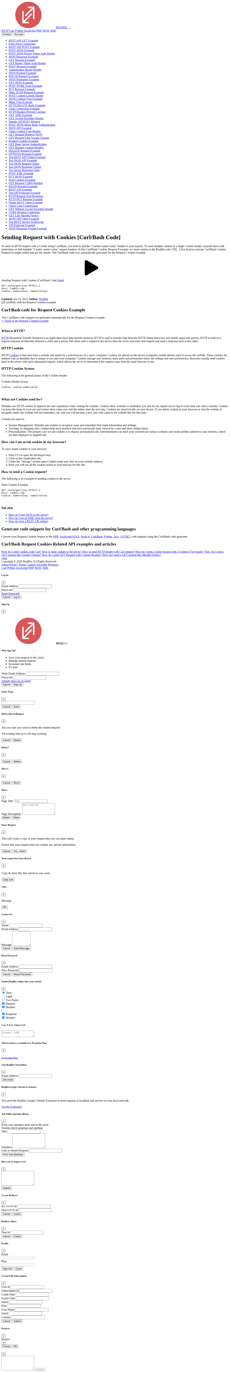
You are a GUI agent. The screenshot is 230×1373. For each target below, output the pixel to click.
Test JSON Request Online (24, 163)
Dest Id (5, 1232)
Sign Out (7, 1268)
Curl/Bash (97, 536)
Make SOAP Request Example (26, 92)
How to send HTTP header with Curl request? (108, 551)
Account (19, 34)
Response (11, 1014)
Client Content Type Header (25, 131)
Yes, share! (20, 851)
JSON (45, 30)
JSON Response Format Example (28, 228)
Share (16, 817)
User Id (5, 1286)
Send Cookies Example (22, 179)
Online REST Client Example (26, 202)
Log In (17, 597)
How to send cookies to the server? (62, 551)
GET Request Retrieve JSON (25, 134)
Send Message (21, 948)
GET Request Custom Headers (26, 147)
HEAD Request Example (23, 186)
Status (4, 1302)
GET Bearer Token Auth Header (27, 63)
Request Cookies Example (24, 141)
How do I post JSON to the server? (29, 514)
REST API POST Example (24, 47)
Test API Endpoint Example (24, 192)
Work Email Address (13, 673)
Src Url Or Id (9, 1206)
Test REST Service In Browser (26, 222)
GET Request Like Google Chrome (29, 137)
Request (10, 1003)
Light (9, 996)
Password (6, 589)
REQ (61, 27)
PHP (39, 30)
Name (4, 925)
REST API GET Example (23, 40)
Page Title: (7, 800)
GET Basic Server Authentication (28, 144)
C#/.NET (125, 536)
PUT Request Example (22, 89)
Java (116, 536)
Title (3, 1131)
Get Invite (8, 1079)
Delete (17, 740)
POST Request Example (22, 66)
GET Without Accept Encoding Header (31, 209)
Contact (7, 34)
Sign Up (18, 684)
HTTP (5, 30)
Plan (3, 1261)
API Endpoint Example (22, 225)
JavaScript (30, 30)
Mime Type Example (21, 102)
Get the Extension (11, 1106)
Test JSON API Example (23, 160)
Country (6, 1317)
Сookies (14, 355)
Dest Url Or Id (9, 1210)
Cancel (6, 597)
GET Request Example (22, 60)
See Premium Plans (9, 1058)
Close (19, 1268)
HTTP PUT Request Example (26, 199)
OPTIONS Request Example (25, 153)
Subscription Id (10, 1290)
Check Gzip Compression (23, 205)
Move (16, 782)
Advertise (41, 564)
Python (19, 30)
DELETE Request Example (24, 150)
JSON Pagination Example (24, 79)
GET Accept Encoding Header (26, 118)
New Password (10, 970)
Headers (10, 1007)
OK (4, 907)
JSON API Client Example (24, 218)
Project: (5, 1339)
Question (6, 1147)
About (5, 564)
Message (6, 944)
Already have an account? (16, 680)
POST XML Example (21, 173)
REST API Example (20, 189)
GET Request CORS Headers (26, 183)
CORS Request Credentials (24, 212)
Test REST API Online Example (27, 157)
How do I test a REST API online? (28, 521)
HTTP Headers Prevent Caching (27, 111)
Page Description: (11, 813)
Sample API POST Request (24, 121)
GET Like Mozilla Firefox (24, 215)
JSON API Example (20, 128)
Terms (22, 564)
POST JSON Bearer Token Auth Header (32, 53)
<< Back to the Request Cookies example (25, 320)
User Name (7, 1309)
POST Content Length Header (26, 95)
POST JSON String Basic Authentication (32, 124)
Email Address (9, 586)
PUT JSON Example (21, 176)
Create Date (8, 1294)
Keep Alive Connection (22, 43)
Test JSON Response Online (25, 166)
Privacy (13, 564)
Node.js (85, 536)
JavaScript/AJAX (69, 536)
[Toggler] (69, 28)
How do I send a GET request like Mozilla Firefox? (131, 554)
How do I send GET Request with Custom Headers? (72, 554)
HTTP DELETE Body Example (27, 105)
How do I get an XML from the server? (31, 518)
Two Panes (12, 1000)
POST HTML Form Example (25, 85)
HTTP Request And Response (26, 196)
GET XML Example (20, 115)
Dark (9, 992)
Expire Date (8, 1298)
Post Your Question (13, 1154)
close (4, 558)
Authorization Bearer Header (25, 69)
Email (4, 1254)
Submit (6, 1188)
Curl (11, 30)
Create (17, 1214)
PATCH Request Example (23, 76)
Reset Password (10, 593)
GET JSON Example (21, 82)
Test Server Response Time (24, 170)
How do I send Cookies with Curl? (21, 551)
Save (16, 706)
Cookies (31, 564)
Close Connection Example (24, 108)
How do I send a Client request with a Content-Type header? (169, 551)
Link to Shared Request (14, 1150)
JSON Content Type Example (26, 98)
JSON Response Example (23, 56)
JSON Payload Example (22, 73)
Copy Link (8, 879)
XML (53, 30)
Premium (53, 564)
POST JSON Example (21, 50)
